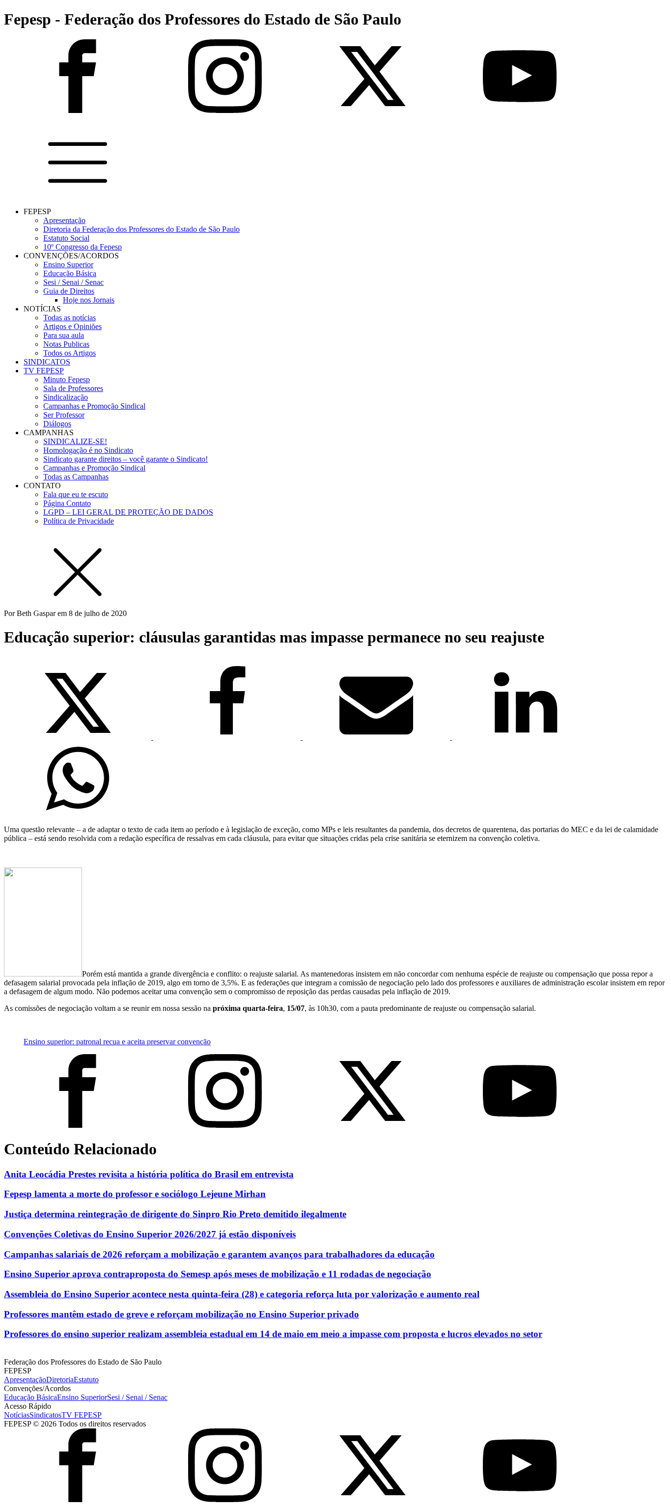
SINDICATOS (47, 362)
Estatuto (86, 1379)
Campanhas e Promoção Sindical (94, 406)
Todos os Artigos (69, 353)
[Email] (377, 737)
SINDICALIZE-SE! (75, 441)
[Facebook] (228, 737)
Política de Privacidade (78, 521)
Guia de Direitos (68, 291)
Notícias (16, 1415)
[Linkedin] (525, 737)
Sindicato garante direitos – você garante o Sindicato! (125, 459)
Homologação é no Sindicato (88, 450)
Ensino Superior (68, 264)
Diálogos (57, 423)
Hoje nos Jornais (88, 300)
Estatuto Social (66, 238)
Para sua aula (63, 335)
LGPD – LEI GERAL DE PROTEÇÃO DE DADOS (128, 512)
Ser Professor (63, 415)
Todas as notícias (69, 317)
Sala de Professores (73, 388)
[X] (78, 737)
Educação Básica (69, 273)
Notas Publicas (66, 344)
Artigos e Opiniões (72, 326)
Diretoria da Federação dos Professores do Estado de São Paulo (141, 229)
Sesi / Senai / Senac (73, 282)
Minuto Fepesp (66, 379)
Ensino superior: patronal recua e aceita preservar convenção (117, 1041)
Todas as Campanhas (76, 477)
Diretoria (60, 1379)
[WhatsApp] (77, 813)
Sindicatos (45, 1415)
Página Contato (67, 503)
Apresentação (64, 220)
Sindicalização (65, 397)
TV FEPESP (44, 370)
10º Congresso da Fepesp (82, 247)
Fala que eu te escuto (75, 494)
